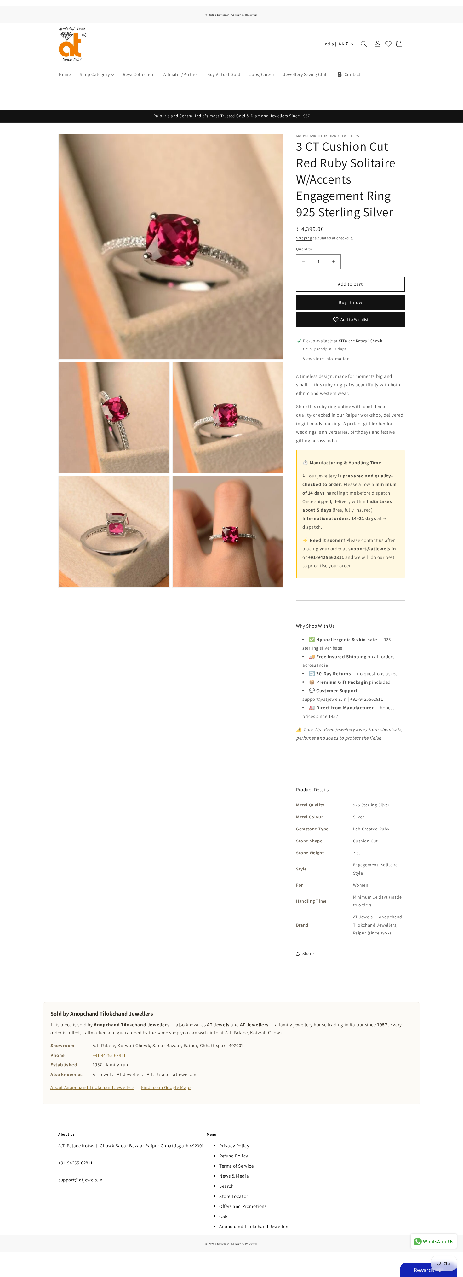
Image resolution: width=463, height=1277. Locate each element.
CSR (223, 1216)
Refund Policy (233, 1156)
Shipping (304, 238)
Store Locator (233, 1196)
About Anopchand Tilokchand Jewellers (92, 1087)
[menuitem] (64, 74)
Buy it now (351, 302)
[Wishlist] (388, 44)
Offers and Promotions (243, 1206)
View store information (326, 358)
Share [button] (308, 953)
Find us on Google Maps (166, 1087)
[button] (364, 44)
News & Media (234, 1176)
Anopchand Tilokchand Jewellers (254, 1226)
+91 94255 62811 (109, 1055)
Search (226, 1186)
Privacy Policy (234, 1146)
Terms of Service (236, 1166)
